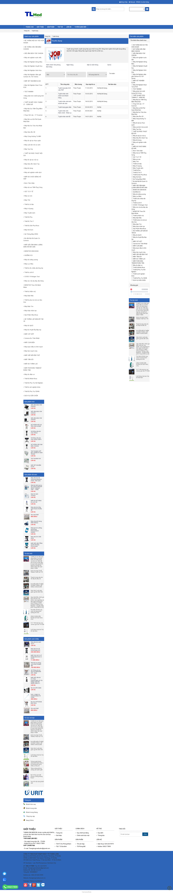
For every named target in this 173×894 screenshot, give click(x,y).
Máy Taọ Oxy (28, 149)
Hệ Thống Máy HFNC (31, 234)
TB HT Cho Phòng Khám (63, 844)
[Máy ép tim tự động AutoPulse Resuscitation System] (27, 530)
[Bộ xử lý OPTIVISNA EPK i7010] (27, 704)
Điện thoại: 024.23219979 (106, 844)
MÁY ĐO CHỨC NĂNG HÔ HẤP (32, 178)
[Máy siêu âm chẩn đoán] (27, 539)
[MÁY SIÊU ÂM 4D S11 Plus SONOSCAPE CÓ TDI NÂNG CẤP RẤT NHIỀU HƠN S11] (27, 679)
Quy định (100, 833)
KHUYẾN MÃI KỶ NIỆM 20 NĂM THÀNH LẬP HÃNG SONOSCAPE (37, 585)
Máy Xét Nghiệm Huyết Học (33, 66)
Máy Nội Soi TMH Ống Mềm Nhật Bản (32, 110)
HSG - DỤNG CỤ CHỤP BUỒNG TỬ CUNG (36, 696)
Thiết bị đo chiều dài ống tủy (33, 268)
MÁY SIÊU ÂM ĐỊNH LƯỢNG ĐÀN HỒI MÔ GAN (32, 246)
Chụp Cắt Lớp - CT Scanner (33, 115)
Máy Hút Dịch (28, 230)
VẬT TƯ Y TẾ (28, 191)
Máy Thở (27, 200)
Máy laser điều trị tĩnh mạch (33, 347)
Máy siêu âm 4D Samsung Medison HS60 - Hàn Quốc (36, 479)
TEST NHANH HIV (36, 458)
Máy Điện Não (29, 296)
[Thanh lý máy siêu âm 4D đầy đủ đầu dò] (26, 579)
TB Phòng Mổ (81, 846)
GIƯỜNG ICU (28, 255)
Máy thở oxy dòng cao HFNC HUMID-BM (36, 664)
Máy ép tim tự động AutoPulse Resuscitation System (36, 530)
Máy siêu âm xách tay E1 (36, 642)
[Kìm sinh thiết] (27, 516)
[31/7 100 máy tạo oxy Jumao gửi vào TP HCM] (26, 625)
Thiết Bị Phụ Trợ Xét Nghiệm (33, 383)
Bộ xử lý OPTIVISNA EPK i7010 (36, 702)
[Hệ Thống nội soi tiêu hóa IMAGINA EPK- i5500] (27, 672)
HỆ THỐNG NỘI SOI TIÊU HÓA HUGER (33, 42)
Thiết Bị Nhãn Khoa (30, 379)
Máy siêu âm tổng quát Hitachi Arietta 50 (36, 508)
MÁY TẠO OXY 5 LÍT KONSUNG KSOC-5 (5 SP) (36, 657)
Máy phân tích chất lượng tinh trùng (33, 97)
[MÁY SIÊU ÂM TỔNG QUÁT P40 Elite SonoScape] (27, 545)
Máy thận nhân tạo (30, 311)
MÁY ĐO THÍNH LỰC (31, 364)
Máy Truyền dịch (29, 213)
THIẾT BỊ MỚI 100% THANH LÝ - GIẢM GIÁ (32, 103)
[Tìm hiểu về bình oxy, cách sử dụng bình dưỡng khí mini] (26, 612)
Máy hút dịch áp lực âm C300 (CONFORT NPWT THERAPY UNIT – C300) (36, 487)
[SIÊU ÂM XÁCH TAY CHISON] (27, 407)
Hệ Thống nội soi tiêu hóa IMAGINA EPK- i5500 (36, 671)
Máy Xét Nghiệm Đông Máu (33, 62)
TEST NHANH (28, 92)
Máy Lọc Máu (28, 264)
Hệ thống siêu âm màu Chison (36, 432)
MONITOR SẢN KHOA (31, 251)
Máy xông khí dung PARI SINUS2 (36, 521)
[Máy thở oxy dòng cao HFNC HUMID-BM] (27, 665)
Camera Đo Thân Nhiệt (31, 338)
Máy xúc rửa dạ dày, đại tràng (34, 281)
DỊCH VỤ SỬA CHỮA (31, 396)
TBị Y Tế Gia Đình (61, 846)
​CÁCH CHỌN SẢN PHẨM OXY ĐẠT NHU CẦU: (37, 618)
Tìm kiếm (112, 73)
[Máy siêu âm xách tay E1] (27, 644)
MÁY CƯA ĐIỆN (29, 342)
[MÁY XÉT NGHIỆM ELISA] (27, 467)
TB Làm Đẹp (80, 844)
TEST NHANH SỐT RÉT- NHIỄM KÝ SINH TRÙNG (37, 452)
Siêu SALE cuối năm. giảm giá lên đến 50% (37, 591)
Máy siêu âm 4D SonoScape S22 (35, 649)
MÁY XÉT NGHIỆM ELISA (32, 81)
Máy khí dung (28, 168)
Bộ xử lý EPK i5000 (36, 688)
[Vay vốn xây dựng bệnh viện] (26, 783)
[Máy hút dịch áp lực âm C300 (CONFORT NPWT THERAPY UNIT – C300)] (27, 487)
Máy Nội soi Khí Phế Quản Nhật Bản (32, 120)
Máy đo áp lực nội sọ (31, 160)
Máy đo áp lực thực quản (32, 140)
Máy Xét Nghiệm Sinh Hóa (32, 70)
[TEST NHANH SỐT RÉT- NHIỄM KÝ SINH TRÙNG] (27, 453)
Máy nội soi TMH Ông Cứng (33, 187)
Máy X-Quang (28, 208)
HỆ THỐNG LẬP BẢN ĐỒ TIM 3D (33, 320)
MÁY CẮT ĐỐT (29, 334)
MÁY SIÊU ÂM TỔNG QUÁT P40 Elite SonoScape (36, 545)
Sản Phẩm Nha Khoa (31, 315)
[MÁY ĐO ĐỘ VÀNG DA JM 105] (27, 502)
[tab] (139, 40)
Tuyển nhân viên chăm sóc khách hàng (63, 96)
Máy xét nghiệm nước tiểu (32, 57)
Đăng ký (132, 2)
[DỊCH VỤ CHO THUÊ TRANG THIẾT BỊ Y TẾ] (26, 573)
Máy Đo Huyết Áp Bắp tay (32, 330)
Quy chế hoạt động (83, 833)
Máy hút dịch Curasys (34, 494)
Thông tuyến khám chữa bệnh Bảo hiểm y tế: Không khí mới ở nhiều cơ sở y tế (37, 764)
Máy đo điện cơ (29, 374)
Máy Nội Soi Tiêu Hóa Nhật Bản (32, 127)
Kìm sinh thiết (35, 514)
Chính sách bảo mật (83, 835)
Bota (89, 892)
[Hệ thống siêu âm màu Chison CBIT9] (27, 440)
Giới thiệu (59, 835)
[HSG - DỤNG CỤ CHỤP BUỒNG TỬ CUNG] (27, 696)
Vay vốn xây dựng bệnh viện (37, 782)
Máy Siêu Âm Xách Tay (31, 164)
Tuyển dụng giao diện (64, 107)
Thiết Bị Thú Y (29, 221)
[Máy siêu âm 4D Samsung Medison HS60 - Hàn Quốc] (27, 480)
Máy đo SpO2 (28, 325)
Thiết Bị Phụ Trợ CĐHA (31, 391)
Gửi (146, 834)
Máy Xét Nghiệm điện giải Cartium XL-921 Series (32, 76)
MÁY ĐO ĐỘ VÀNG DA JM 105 (36, 501)
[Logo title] (54, 15)
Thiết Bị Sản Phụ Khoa (31, 226)
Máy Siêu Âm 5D (29, 132)
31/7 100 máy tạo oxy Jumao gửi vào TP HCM (37, 623)
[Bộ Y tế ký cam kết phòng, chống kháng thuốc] (26, 777)
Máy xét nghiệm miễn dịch (33, 172)
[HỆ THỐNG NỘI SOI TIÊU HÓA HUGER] (27, 427)
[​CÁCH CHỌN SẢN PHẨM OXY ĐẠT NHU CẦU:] (26, 618)
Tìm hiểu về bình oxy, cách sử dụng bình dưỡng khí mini (36, 611)
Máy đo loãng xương (31, 260)
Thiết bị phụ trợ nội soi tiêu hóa (32, 301)
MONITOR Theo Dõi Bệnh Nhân (32, 286)
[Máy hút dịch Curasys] (27, 496)
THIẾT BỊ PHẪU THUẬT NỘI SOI (32, 154)
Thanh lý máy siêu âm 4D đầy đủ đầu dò (37, 578)
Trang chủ (27, 30)
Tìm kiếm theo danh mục (138, 40)
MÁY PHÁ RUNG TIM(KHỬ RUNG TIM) (32, 369)
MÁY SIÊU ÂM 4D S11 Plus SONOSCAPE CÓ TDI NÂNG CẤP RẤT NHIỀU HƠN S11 (36, 680)
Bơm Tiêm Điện (29, 183)
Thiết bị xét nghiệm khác (32, 387)
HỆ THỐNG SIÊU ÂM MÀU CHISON (32, 48)
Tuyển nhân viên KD (64, 116)
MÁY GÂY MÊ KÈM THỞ (32, 355)
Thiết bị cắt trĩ (29, 272)
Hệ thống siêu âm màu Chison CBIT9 (36, 438)
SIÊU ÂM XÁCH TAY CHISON (33, 53)
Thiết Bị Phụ (28, 217)
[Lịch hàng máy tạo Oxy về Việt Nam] (26, 631)
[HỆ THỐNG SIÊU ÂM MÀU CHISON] (27, 446)
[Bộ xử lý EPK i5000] (27, 690)
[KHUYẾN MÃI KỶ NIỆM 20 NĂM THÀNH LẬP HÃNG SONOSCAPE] (26, 586)
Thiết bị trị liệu (29, 204)
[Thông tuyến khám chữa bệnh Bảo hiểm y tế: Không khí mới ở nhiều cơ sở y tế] (26, 763)
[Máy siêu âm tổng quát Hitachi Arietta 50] (27, 509)
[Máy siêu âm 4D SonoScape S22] (27, 651)
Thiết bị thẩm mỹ (30, 291)
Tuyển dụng (35, 30)
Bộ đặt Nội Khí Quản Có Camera (31, 239)
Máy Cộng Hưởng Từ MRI (32, 136)
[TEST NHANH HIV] (27, 460)
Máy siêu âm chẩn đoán (36, 537)
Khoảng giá (134, 285)
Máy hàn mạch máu (30, 351)
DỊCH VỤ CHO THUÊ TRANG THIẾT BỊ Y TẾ (37, 571)
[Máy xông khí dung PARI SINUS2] (27, 523)
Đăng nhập (124, 2)
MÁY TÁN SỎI (28, 359)
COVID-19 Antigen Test (32, 276)
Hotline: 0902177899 (104, 846)
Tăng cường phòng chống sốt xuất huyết (36, 769)
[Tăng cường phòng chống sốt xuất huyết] (26, 770)
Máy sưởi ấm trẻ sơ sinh (32, 145)
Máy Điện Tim (28, 306)
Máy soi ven (28, 196)
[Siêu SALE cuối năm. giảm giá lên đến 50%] (26, 592)
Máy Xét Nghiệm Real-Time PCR (32, 86)
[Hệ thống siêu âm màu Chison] (27, 433)
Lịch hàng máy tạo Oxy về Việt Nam (37, 630)
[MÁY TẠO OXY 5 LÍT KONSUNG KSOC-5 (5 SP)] (27, 657)
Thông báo (101, 835)
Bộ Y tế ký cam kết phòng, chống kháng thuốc (37, 776)
